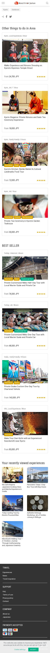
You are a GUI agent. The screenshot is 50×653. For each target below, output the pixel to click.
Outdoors (15, 10)
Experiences (7, 572)
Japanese (6, 617)
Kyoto (5, 10)
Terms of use (8, 595)
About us (6, 614)
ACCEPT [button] (33, 649)
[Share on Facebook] (7, 16)
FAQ (4, 592)
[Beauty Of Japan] (25, 2)
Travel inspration (9, 579)
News (5, 576)
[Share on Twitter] (10, 16)
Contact (6, 601)
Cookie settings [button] (20, 649)
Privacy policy (8, 598)
